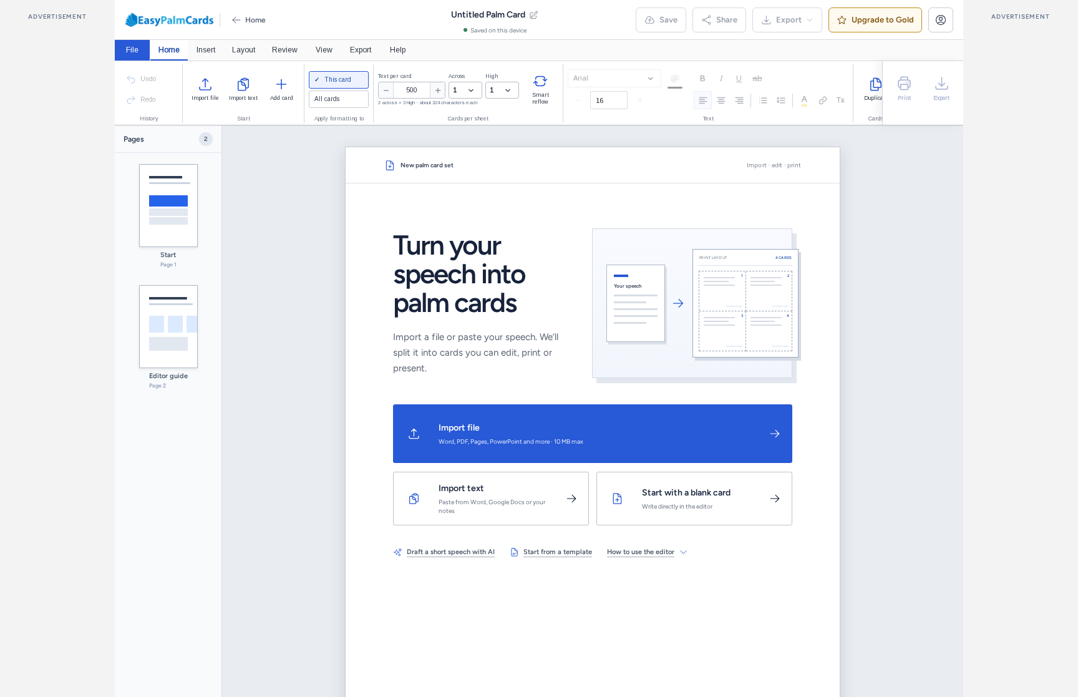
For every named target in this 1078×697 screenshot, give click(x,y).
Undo (148, 79)
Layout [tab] (243, 50)
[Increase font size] (640, 100)
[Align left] (703, 100)
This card (337, 79)
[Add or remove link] (822, 100)
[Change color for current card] (675, 79)
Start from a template (557, 552)
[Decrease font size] (578, 100)
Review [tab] (285, 50)
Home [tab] (169, 50)
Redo (147, 99)
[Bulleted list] (763, 100)
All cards (326, 98)
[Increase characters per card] (437, 90)
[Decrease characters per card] (386, 90)
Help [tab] (397, 50)
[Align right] (739, 100)
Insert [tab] (206, 50)
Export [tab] (360, 50)
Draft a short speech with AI (451, 552)
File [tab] (132, 50)
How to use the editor (640, 552)
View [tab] (324, 50)
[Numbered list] (781, 100)
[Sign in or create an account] (940, 19)
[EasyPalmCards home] (169, 19)
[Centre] (721, 100)
